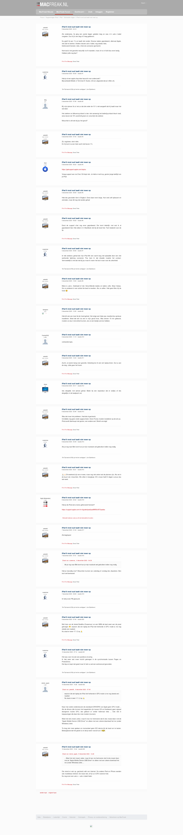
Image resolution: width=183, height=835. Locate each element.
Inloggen (99, 12)
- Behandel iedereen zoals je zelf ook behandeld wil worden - (78, 518)
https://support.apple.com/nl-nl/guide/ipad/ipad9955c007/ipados (83, 509)
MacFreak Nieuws (46, 12)
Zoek (90, 12)
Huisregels (81, 817)
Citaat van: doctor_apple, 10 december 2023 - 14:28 (78, 754)
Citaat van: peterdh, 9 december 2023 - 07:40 (76, 689)
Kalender (73, 817)
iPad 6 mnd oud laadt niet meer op (76, 26)
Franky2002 (45, 335)
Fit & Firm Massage (67, 61)
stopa (45, 384)
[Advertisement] (91, 804)
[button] (64, 12)
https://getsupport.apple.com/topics (74, 169)
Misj (45, 100)
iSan (45, 163)
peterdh (45, 27)
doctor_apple (45, 683)
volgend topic (52, 793)
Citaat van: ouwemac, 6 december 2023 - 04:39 (77, 560)
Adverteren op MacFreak (118, 817)
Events (64, 817)
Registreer (110, 12)
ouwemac (45, 72)
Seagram (45, 309)
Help (39, 817)
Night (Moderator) (45, 498)
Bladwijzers (47, 817)
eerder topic (44, 793)
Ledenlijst (56, 817)
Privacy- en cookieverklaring (97, 817)
